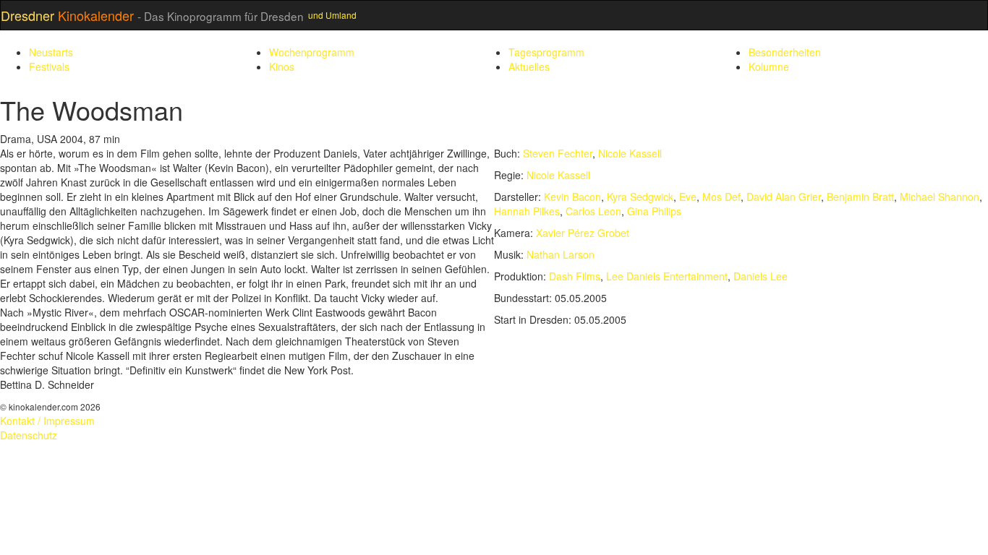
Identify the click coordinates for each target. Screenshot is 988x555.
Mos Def (721, 196)
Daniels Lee (760, 276)
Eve (688, 196)
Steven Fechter (557, 153)
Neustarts (51, 52)
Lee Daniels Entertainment (667, 276)
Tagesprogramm (546, 52)
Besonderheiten (785, 52)
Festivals (49, 66)
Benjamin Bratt (860, 196)
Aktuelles (529, 66)
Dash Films (574, 276)
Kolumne (769, 66)
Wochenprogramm (311, 52)
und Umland (332, 15)
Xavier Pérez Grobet (582, 232)
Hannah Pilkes (527, 211)
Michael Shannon (939, 196)
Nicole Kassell (630, 153)
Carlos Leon (593, 211)
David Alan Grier (783, 196)
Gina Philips (654, 211)
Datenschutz (28, 435)
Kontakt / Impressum (47, 420)
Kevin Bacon (572, 196)
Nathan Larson (561, 254)
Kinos (281, 66)
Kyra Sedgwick (640, 196)
